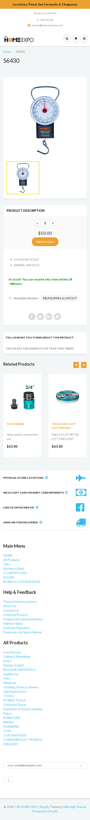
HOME (7, 555)
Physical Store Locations (20, 601)
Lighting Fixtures (14, 691)
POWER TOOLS (14, 700)
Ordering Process (15, 615)
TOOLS (8, 696)
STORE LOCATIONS (45, 13)
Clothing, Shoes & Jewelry (21, 687)
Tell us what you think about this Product (39, 337)
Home (7, 51)
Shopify (44, 807)
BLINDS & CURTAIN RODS (21, 581)
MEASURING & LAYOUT (60, 298)
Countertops (12, 652)
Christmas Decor (14, 704)
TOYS (7, 731)
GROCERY (10, 744)
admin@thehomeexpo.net (47, 25)
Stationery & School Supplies (23, 709)
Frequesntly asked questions (23, 619)
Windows (9, 683)
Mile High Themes (75, 807)
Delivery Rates (13, 623)
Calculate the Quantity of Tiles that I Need (39, 348)
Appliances (10, 674)
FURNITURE (11, 718)
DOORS (8, 577)
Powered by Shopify (45, 811)
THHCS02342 (15, 424)
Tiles (6, 564)
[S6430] (45, 120)
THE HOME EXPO (26, 807)
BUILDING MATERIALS (19, 669)
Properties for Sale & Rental (22, 632)
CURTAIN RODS (14, 735)
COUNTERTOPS (15, 573)
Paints (7, 713)
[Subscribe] (81, 765)
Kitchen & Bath (13, 568)
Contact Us (11, 610)
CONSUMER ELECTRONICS (22, 739)
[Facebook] (8, 780)
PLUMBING (11, 726)
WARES (8, 722)
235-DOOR (46, 19)
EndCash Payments (16, 628)
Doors (7, 661)
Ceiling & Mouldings (16, 656)
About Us (9, 606)
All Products (11, 560)
